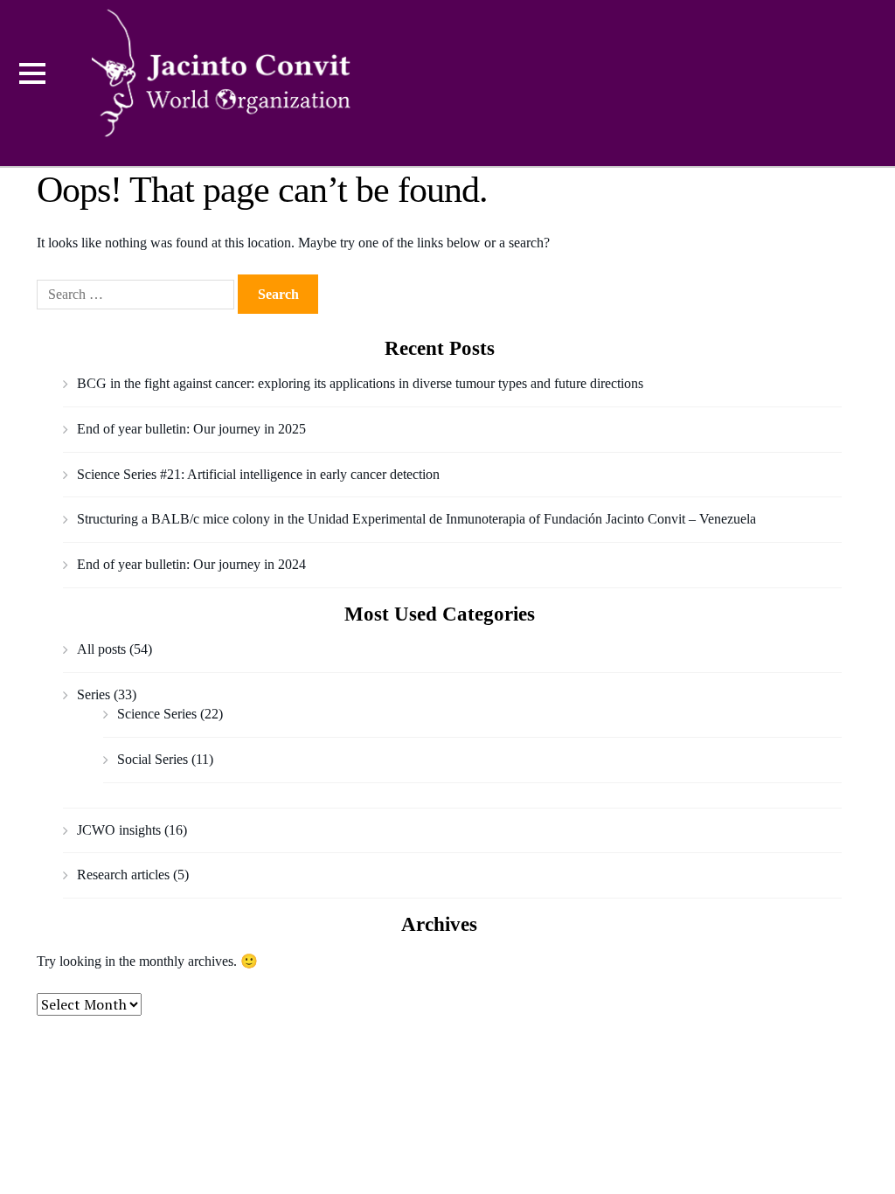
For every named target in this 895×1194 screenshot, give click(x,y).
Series (93, 694)
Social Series (152, 759)
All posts (101, 649)
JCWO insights (119, 830)
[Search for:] (137, 294)
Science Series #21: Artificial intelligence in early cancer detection (258, 474)
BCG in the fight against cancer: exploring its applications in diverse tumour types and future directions (360, 383)
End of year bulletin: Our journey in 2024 (191, 564)
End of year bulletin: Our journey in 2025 (191, 428)
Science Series (157, 713)
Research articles (123, 874)
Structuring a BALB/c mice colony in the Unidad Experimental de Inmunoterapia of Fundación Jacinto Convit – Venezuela (416, 518)
